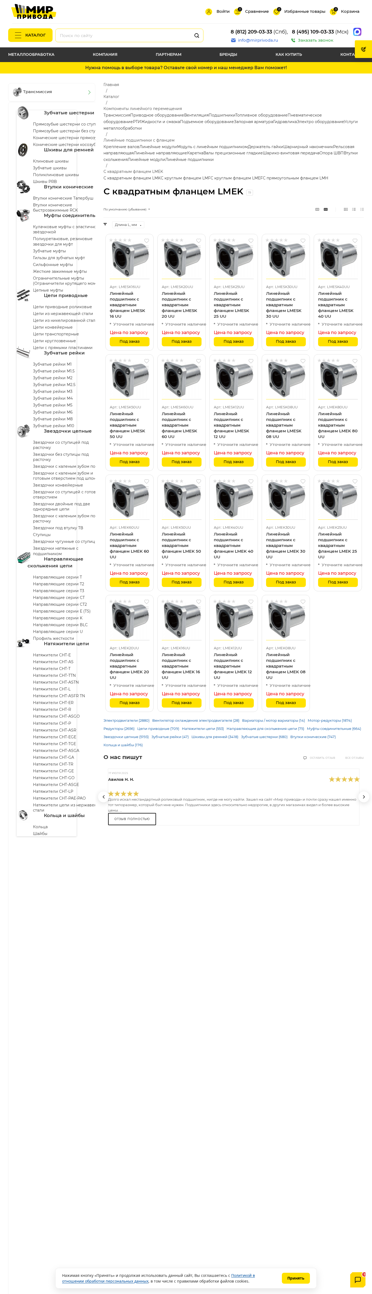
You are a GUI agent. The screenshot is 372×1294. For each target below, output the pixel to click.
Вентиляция (196, 115)
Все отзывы (354, 758)
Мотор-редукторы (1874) (330, 720)
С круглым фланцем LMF (186, 178)
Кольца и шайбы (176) (123, 745)
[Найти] (196, 35)
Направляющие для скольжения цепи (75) (265, 728)
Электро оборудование (320, 121)
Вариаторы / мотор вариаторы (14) (273, 720)
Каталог (35, 35)
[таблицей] (362, 209)
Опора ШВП (331, 153)
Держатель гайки (265, 146)
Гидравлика (285, 121)
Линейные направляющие (160, 153)
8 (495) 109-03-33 (313, 32)
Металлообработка (31, 54)
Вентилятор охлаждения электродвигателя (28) (195, 720)
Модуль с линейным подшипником (212, 146)
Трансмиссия (116, 115)
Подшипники (222, 115)
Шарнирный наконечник (308, 146)
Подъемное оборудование (207, 121)
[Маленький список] (317, 209)
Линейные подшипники (189, 159)
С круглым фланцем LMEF (237, 178)
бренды (228, 54)
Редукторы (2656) (119, 728)
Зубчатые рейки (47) (170, 737)
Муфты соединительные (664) (334, 728)
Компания (105, 54)
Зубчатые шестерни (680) (264, 737)
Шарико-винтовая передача (291, 153)
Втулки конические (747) (313, 737)
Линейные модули (158, 146)
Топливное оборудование (261, 115)
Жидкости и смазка (160, 121)
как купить (289, 54)
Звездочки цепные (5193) (126, 737)
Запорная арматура (253, 121)
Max (357, 32)
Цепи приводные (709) (158, 728)
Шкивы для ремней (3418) (214, 737)
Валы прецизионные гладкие (233, 153)
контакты (352, 54)
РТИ (137, 121)
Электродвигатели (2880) (126, 720)
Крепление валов (121, 146)
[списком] (354, 209)
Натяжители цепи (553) (203, 728)
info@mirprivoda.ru (258, 40)
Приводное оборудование (157, 115)
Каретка (195, 153)
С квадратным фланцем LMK (132, 178)
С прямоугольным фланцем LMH (295, 178)
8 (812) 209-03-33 (251, 32)
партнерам (168, 54)
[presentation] (103, 796)
